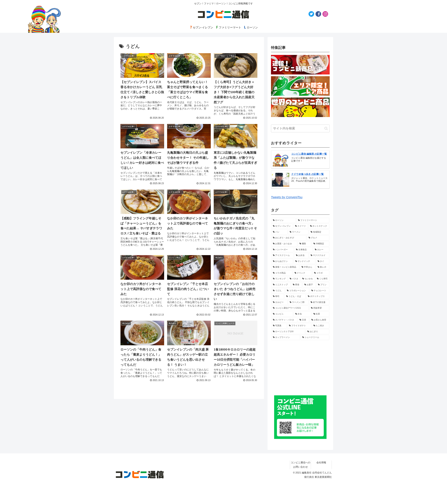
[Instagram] (325, 14)
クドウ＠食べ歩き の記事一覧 (307, 174)
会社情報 (321, 462)
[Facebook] (318, 14)
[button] (326, 128)
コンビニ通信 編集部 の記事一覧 (309, 153)
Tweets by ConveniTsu (286, 197)
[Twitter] (311, 14)
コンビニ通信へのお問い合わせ (300, 464)
